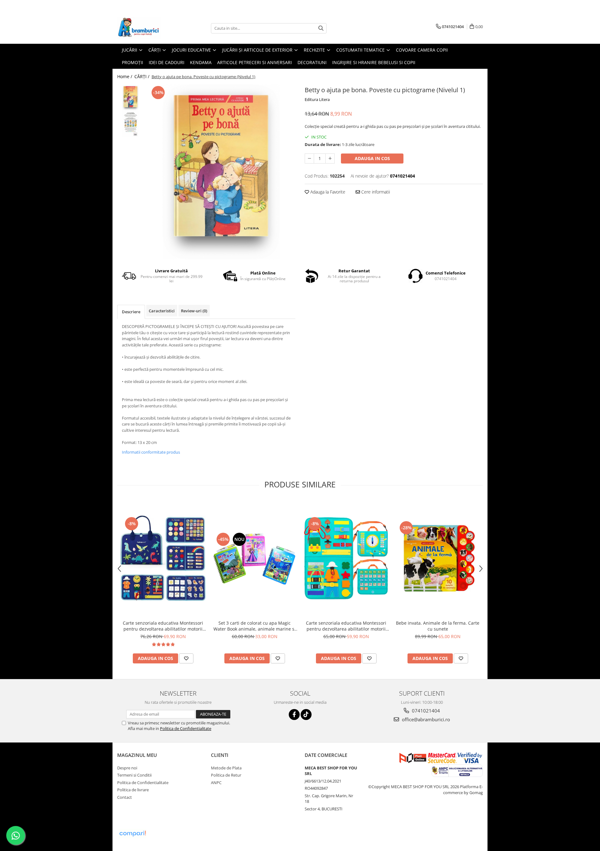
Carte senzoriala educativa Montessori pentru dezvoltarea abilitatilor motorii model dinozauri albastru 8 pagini (163, 626)
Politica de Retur (226, 775)
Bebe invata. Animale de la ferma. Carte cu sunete (437, 626)
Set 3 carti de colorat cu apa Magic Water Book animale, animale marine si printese (254, 626)
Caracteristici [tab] (162, 311)
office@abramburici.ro (425, 719)
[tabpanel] (221, 171)
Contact (124, 797)
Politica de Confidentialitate (185, 728)
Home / (125, 76)
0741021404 (425, 710)
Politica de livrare (133, 790)
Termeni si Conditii (134, 775)
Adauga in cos (372, 158)
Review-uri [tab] (194, 311)
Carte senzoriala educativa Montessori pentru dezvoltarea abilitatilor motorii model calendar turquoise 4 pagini (346, 626)
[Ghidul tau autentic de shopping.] (132, 833)
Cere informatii (375, 192)
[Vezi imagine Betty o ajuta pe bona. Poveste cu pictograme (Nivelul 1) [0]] (130, 98)
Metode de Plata (226, 768)
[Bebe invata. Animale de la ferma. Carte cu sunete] (437, 558)
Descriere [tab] (131, 312)
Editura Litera (317, 99)
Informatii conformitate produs (151, 452)
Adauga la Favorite (327, 192)
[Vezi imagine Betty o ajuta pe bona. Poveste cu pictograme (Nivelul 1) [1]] (130, 124)
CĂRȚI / (142, 76)
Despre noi (127, 768)
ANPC (216, 782)
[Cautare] (321, 28)
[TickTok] (306, 714)
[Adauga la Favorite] (186, 658)
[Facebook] (294, 714)
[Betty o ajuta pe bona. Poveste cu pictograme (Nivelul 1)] (221, 171)
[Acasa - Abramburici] (148, 28)
